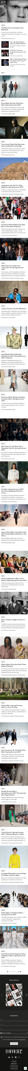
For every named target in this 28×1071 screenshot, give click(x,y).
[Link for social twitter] (9, 1057)
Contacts (14, 1061)
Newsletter (14, 1063)
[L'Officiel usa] (14, 2)
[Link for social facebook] (12, 1057)
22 (18, 971)
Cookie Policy (14, 1068)
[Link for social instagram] (15, 1057)
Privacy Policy (22, 1039)
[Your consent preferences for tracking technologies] (25, 1068)
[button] (26, 995)
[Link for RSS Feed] (19, 1057)
